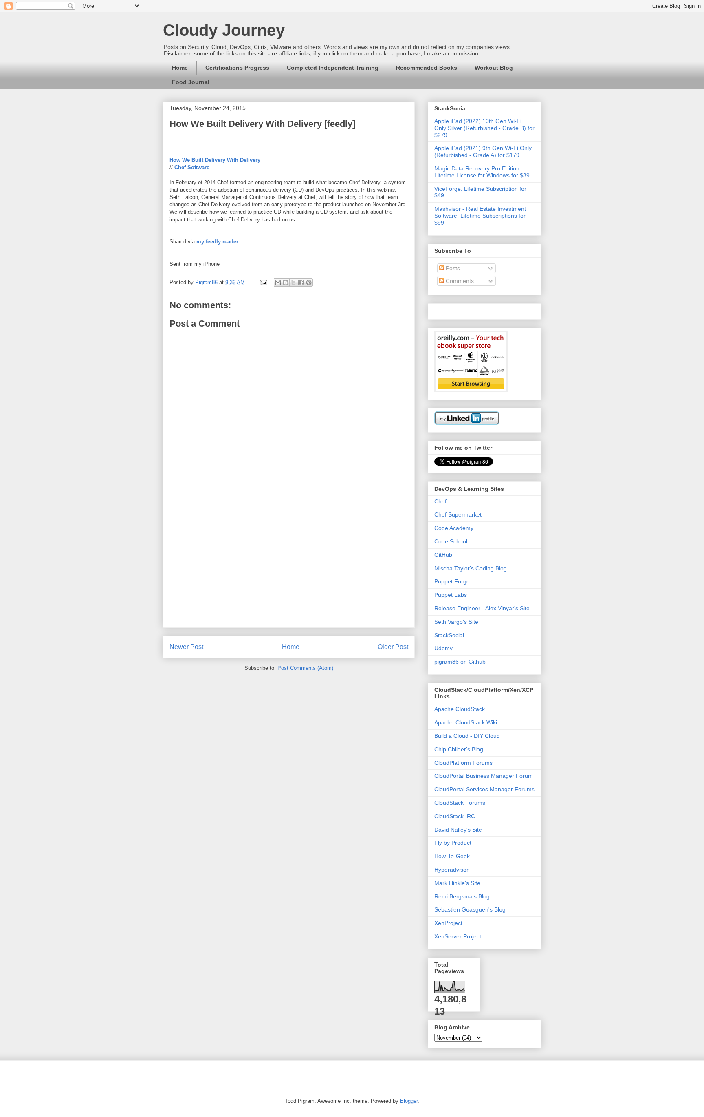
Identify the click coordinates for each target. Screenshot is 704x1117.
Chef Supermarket (458, 514)
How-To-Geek (452, 856)
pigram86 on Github (460, 661)
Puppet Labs (450, 595)
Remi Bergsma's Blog (462, 896)
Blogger (409, 1101)
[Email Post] (263, 282)
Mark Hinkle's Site (457, 883)
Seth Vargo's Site (456, 621)
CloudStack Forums (459, 802)
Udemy (443, 648)
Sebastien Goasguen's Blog (470, 909)
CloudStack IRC (454, 816)
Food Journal (190, 82)
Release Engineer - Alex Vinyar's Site (482, 608)
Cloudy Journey (224, 30)
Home (180, 67)
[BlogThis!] (286, 282)
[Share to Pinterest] (309, 282)
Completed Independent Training (332, 67)
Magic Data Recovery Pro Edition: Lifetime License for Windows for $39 (482, 172)
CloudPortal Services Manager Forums (484, 789)
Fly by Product (452, 842)
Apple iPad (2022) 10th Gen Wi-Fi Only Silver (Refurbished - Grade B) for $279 (484, 128)
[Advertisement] (289, 570)
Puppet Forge (452, 581)
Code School (450, 541)
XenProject (448, 923)
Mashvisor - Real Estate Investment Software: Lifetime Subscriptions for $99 (480, 215)
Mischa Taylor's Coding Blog (470, 568)
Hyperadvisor (451, 869)
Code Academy (453, 528)
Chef (440, 501)
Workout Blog (494, 67)
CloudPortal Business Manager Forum (483, 776)
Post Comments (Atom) (305, 668)
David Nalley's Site (458, 829)
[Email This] (278, 282)
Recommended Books (426, 67)
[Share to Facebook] (301, 282)
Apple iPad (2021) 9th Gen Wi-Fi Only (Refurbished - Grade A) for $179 (483, 151)
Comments (459, 281)
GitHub (443, 555)
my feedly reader (217, 241)
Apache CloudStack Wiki (465, 722)
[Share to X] (293, 282)
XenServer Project (457, 936)
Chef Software (191, 167)
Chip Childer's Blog (458, 749)
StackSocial (449, 635)
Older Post (393, 646)
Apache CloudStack (459, 709)
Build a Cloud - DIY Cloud (467, 736)
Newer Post (186, 646)
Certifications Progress (237, 67)
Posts (452, 268)
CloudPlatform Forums (463, 762)
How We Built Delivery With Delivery (214, 160)
